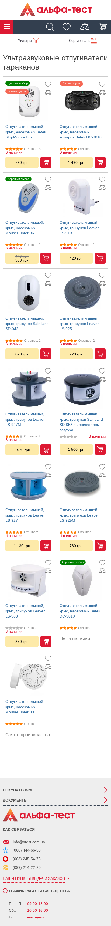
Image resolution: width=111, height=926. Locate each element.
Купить (45, 162)
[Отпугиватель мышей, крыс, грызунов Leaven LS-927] (28, 484)
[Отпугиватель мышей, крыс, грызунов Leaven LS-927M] (28, 388)
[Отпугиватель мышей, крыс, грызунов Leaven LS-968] (28, 580)
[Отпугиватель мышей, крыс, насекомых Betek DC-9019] (83, 580)
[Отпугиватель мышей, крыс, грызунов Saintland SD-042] (28, 293)
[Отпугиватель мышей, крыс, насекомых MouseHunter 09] (28, 676)
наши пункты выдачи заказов (34, 879)
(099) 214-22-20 (27, 867)
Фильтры (25, 41)
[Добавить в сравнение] (49, 92)
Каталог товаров (6, 27)
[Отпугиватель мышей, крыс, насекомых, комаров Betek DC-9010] (83, 101)
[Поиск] (51, 27)
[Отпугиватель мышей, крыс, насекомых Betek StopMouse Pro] (28, 101)
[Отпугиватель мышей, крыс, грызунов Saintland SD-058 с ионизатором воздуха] (83, 388)
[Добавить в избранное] (49, 84)
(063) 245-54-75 (27, 859)
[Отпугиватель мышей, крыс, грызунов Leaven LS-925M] (83, 484)
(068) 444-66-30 (27, 850)
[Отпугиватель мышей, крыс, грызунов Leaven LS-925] (83, 293)
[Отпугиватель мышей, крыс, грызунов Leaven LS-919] (83, 197)
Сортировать (79, 41)
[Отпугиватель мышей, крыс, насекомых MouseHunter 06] (28, 197)
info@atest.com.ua (29, 842)
